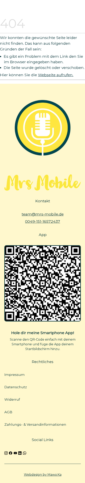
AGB (8, 412)
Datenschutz (15, 387)
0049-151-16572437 (42, 221)
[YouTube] (15, 453)
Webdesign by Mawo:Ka (42, 474)
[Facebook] (10, 453)
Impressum (14, 374)
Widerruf (12, 400)
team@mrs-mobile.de (42, 214)
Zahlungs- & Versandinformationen (35, 424)
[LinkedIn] (20, 453)
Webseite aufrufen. (55, 74)
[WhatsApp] (24, 453)
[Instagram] (6, 453)
